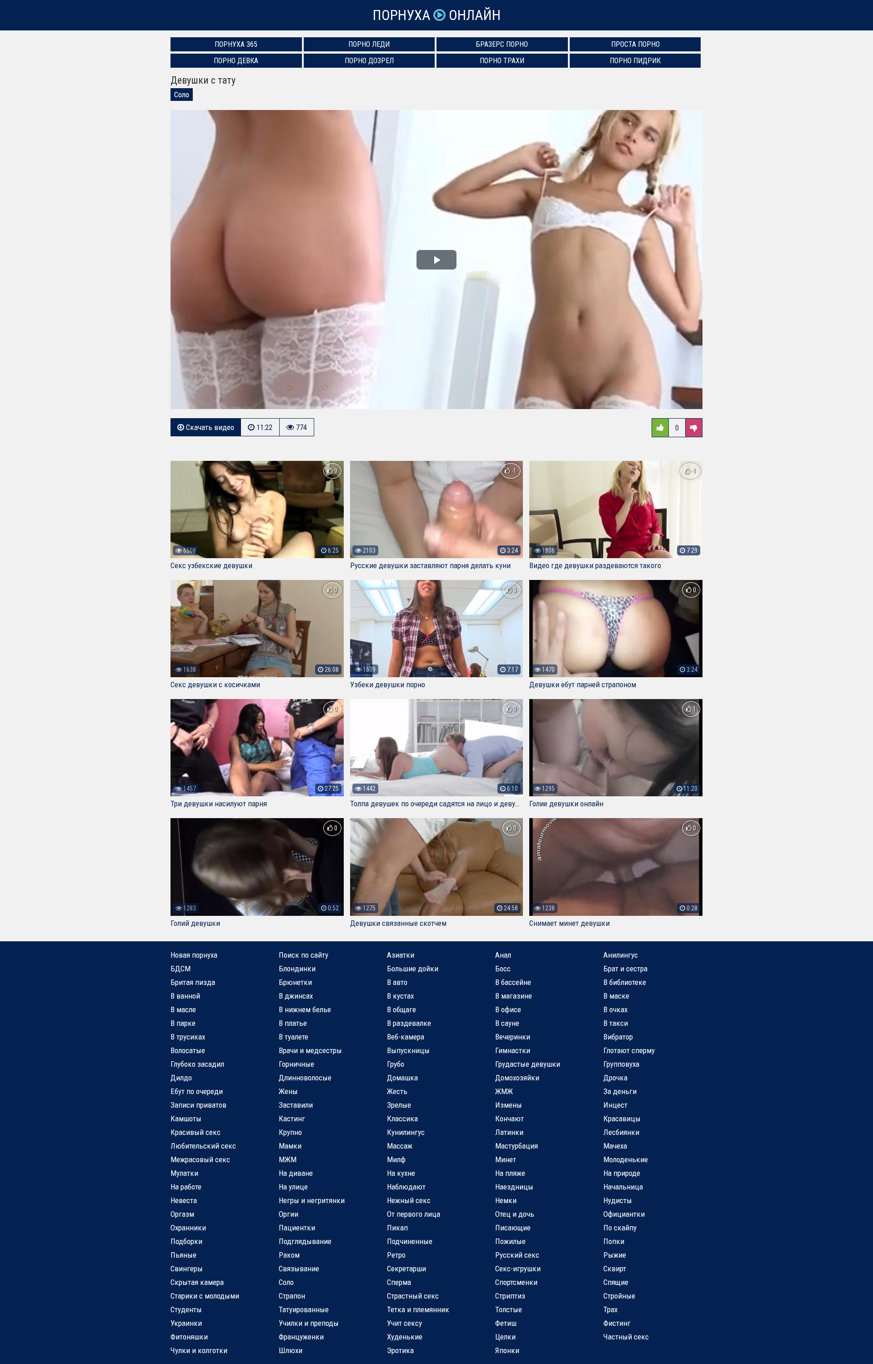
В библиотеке (624, 982)
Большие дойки (412, 968)
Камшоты (186, 1118)
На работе (186, 1186)
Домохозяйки (517, 1077)
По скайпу (620, 1227)
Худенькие (404, 1336)
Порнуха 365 (236, 44)
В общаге (401, 1009)
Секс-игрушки (518, 1268)
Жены (288, 1091)
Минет (505, 1159)
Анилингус (620, 954)
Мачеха (615, 1145)
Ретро (396, 1254)
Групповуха (621, 1064)
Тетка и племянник (418, 1309)
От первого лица (413, 1214)
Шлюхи (290, 1350)
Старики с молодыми (205, 1295)
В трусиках (188, 1036)
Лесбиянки (621, 1132)
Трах (610, 1309)
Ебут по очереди (197, 1091)
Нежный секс (409, 1200)
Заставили (296, 1104)
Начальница (623, 1186)
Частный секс (626, 1336)
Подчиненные (409, 1241)
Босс (503, 968)
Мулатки (184, 1173)
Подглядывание (305, 1241)
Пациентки (297, 1227)
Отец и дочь (514, 1214)
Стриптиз (510, 1295)
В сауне (507, 1023)
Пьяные (183, 1254)
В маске (616, 995)
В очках (615, 1009)
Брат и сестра (625, 968)
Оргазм (182, 1214)
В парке (183, 1023)
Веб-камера (405, 1036)
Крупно (290, 1132)
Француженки (301, 1336)
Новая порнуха (194, 954)
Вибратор (618, 1036)
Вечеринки (512, 1036)
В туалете (293, 1036)
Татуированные (304, 1309)
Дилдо (181, 1077)
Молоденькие (625, 1159)
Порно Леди (369, 44)
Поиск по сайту (303, 954)
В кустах (400, 995)
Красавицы (622, 1118)
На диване (296, 1173)
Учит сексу (404, 1323)
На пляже (510, 1173)
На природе (621, 1173)
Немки (506, 1200)
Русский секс (517, 1254)
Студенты (186, 1309)
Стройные (619, 1295)
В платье (293, 1023)
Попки (613, 1241)
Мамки (290, 1145)
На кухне (401, 1173)
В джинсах (296, 995)
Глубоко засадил (197, 1064)
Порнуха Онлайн (436, 15)
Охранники (188, 1227)
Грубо (395, 1064)
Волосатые (188, 1050)
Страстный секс (413, 1295)
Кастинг (292, 1118)
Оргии (288, 1214)
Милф (396, 1159)
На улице (293, 1186)
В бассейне (513, 982)
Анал (503, 954)
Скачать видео (209, 427)
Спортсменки (516, 1282)
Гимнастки (512, 1050)
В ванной (185, 995)
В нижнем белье (305, 1009)
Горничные (296, 1064)
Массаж (399, 1145)
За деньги (620, 1091)
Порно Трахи (502, 60)
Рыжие (614, 1254)
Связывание (299, 1268)
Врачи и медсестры (310, 1050)
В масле (183, 1009)
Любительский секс (203, 1145)
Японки (507, 1350)
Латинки (509, 1132)
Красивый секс (196, 1132)
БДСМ (181, 968)
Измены (508, 1104)
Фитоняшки (189, 1336)
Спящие (615, 1282)
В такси (615, 1023)
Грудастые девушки (527, 1064)
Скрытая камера (197, 1282)
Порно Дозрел (369, 60)
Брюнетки (295, 982)
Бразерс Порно (502, 44)
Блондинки (297, 968)
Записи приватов (198, 1104)
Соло (181, 94)
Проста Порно (635, 44)
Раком (289, 1254)
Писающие (513, 1227)
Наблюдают (406, 1186)
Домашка (402, 1077)
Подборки (186, 1241)
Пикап (397, 1227)
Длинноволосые (305, 1077)
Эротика (400, 1350)
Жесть (397, 1091)
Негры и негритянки (312, 1200)
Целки (505, 1336)
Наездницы (514, 1186)
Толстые (508, 1309)
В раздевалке (409, 1023)
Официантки (624, 1214)
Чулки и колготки (199, 1350)
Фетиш (506, 1323)
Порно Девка (236, 60)
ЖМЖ (504, 1091)
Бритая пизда (193, 982)
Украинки (186, 1323)
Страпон (292, 1295)
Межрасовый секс (200, 1159)
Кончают (509, 1118)
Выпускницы (408, 1050)
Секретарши (406, 1268)
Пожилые (510, 1241)
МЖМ (287, 1159)
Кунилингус (406, 1132)
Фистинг (617, 1323)
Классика (402, 1118)
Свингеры (187, 1268)
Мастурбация (516, 1145)
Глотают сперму (629, 1050)
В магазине (513, 995)
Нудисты (617, 1200)
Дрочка (615, 1077)
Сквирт (614, 1268)
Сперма (399, 1282)
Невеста (184, 1200)
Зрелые (399, 1104)
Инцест (615, 1104)
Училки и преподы (309, 1323)
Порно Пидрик (635, 60)
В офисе (508, 1009)
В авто (397, 982)
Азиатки (400, 954)
